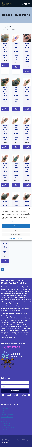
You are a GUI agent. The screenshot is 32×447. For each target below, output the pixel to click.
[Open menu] (29, 4)
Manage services (15, 221)
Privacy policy (5, 425)
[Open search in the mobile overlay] (22, 4)
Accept (16, 226)
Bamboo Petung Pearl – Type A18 (16, 133)
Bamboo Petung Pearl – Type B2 (16, 94)
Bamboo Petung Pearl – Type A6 (5, 171)
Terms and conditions (8, 427)
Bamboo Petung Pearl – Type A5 (27, 133)
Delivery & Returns (7, 415)
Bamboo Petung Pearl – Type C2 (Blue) (16, 51)
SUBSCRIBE (15, 391)
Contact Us (4, 410)
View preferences (16, 234)
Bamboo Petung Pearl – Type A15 (5, 247)
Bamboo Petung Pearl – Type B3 (5, 94)
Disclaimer (4, 419)
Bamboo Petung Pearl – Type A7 (27, 171)
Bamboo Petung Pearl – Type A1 (27, 94)
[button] (29, 208)
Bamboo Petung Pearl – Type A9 (16, 171)
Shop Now (4, 408)
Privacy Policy (19, 238)
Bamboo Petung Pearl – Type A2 (5, 133)
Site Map (4, 421)
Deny (16, 230)
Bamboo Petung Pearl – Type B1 (5, 50)
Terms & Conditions (7, 417)
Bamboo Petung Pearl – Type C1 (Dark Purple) (27, 53)
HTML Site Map (6, 423)
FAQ (2, 412)
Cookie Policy (12, 238)
